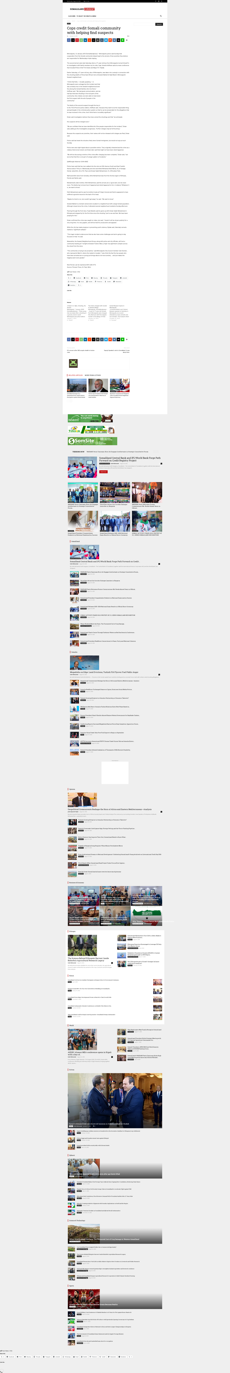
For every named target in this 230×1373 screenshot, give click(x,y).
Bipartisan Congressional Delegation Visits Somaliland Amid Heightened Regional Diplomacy (119, 395)
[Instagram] (158, 1)
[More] (127, 40)
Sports (78, 1336)
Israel (69, 391)
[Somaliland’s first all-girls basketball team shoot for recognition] (71, 1343)
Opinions (83, 682)
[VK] (114, 40)
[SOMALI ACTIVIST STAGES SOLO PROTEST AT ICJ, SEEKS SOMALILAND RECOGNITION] (147, 521)
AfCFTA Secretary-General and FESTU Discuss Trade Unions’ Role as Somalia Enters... (107, 741)
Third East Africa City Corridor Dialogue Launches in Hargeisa (109, 452)
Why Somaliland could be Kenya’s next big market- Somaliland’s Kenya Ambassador (91, 1014)
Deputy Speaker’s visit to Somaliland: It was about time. (117, 351)
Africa (102, 903)
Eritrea (71, 1126)
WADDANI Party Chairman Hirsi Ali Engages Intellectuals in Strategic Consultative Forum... (83, 506)
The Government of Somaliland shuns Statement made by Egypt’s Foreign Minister (100, 1334)
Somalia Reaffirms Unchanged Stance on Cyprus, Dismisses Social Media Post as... (106, 689)
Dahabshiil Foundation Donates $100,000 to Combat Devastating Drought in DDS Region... (144, 954)
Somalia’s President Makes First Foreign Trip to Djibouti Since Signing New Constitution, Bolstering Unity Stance (108, 1182)
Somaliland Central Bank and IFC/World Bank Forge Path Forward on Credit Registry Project (130, 459)
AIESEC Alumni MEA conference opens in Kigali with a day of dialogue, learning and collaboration (115, 899)
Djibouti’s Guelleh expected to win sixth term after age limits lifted (94, 1174)
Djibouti (72, 1176)
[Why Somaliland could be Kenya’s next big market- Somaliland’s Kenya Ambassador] (157, 1017)
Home (68, 21)
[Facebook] (155, 1)
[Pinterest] (77, 40)
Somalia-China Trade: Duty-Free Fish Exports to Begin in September (102, 733)
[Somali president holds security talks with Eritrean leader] (71, 1147)
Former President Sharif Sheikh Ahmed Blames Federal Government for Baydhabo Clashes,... (110, 715)
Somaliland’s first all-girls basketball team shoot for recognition (95, 1341)
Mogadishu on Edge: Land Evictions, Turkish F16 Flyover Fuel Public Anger (104, 672)
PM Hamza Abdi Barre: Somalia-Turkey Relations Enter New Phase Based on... (105, 707)
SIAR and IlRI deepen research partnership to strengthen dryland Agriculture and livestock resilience (105, 1269)
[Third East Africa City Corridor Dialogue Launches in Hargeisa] (115, 492)
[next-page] (71, 401)
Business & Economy (104, 463)
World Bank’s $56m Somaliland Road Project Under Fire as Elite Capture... (101, 863)
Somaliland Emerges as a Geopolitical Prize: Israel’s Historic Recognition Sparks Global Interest (76, 395)
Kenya (69, 982)
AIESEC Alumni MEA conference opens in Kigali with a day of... (89, 1053)
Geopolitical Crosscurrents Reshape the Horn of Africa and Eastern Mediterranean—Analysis (109, 681)
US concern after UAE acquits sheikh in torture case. (80, 351)
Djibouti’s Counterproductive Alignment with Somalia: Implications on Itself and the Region (102, 1203)
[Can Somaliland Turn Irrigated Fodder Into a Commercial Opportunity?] (71, 1249)
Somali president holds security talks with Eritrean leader (93, 1145)
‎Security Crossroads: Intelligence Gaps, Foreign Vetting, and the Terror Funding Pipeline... (106, 828)
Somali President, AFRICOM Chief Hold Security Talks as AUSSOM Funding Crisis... (143, 1048)
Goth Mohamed (115, 463)
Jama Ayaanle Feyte (73, 811)
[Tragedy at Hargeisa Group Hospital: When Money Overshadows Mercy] (72, 848)
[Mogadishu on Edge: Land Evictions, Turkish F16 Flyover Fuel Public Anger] (115, 662)
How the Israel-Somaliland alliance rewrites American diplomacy (99, 872)
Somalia (72, 669)
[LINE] (122, 40)
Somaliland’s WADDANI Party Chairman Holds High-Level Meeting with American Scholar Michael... (145, 1056)
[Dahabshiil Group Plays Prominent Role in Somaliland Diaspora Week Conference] (115, 916)
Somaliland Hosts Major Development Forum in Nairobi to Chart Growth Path (89, 997)
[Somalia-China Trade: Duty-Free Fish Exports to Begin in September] (74, 735)
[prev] (154, 452)
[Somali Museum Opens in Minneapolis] (120, 313)
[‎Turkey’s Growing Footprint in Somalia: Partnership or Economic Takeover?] (74, 700)
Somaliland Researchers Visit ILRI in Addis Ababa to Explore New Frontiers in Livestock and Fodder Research (108, 1261)
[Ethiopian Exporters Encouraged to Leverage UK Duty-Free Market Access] (121, 946)
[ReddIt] (89, 40)
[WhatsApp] (81, 40)
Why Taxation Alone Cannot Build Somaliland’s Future (153, 921)
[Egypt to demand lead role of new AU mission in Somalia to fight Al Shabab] (115, 1100)
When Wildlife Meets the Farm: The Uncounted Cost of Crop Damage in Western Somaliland (104, 1239)
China (82, 734)
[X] (161, 1)
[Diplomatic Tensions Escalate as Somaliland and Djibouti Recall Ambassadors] (71, 1212)
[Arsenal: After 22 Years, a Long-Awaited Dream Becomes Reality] (115, 1299)
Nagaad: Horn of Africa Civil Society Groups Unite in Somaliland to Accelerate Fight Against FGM (104, 1189)
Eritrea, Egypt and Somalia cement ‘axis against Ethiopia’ (93, 1138)
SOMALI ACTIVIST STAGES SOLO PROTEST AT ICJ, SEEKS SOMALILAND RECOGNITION (147, 534)
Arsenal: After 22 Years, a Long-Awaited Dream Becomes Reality (93, 1304)
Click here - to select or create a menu (82, 16)
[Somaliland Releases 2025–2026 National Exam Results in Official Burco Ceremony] (115, 521)
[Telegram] (106, 40)
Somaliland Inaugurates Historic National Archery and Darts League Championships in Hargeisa (104, 1327)
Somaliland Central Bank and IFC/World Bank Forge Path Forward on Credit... (105, 561)
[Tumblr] (102, 40)
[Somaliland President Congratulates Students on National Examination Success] (83, 521)
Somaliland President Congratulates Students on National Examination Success (82, 534)
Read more (103, 471)
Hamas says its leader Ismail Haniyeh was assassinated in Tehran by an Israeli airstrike (98, 395)
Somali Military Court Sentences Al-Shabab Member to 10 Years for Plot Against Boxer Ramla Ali (104, 1312)
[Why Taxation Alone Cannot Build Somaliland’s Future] (146, 916)
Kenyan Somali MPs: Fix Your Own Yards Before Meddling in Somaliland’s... (89, 988)
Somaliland (113, 391)
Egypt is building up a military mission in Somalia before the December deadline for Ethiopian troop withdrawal (108, 1131)
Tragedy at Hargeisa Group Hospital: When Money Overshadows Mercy (100, 846)
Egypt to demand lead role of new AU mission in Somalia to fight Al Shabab (99, 1124)
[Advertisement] (130, 9)
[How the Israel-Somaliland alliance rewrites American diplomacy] (72, 874)
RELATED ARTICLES (75, 375)
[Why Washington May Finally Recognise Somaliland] (121, 1032)
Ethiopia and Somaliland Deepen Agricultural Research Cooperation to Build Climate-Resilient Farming (106, 1276)
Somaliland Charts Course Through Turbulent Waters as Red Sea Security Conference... (107, 632)
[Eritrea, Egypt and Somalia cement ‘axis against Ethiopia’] (71, 1140)
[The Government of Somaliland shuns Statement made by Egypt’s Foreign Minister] (71, 1335)
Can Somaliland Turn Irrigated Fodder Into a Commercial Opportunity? (96, 1247)
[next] (157, 452)
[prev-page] (68, 401)
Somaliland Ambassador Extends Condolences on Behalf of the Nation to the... (90, 1006)
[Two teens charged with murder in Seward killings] (98, 313)
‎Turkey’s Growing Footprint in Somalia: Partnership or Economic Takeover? (104, 698)
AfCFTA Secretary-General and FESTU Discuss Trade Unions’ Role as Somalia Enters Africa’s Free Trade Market (146, 898)
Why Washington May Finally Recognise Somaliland (144, 1030)
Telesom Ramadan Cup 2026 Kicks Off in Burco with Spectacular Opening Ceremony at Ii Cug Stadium (105, 1319)
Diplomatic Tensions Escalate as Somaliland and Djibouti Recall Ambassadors (98, 1210)
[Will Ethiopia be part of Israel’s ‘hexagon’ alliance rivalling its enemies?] (121, 964)
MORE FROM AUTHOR (93, 375)
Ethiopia (70, 955)
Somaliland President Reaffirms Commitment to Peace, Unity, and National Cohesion (108, 641)
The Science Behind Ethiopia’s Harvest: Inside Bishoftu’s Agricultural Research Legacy (88, 959)
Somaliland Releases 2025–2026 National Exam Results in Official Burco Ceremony (114, 534)
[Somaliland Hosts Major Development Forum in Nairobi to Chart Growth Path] (157, 999)
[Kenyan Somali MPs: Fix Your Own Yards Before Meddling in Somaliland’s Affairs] (157, 991)
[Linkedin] (85, 40)
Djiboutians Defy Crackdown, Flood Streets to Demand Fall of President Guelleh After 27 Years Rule (105, 1196)
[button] (161, 16)
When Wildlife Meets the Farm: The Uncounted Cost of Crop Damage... (102, 624)
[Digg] (118, 40)
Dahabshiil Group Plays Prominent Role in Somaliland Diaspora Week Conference (114, 919)
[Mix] (110, 40)
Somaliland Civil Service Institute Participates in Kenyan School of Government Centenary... (93, 980)
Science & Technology (86, 626)
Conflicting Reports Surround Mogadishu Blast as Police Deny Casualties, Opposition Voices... (109, 724)
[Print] (98, 40)
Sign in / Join (86, 1)
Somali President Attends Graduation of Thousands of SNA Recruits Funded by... (105, 750)
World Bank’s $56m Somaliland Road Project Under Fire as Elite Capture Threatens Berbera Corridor (83, 919)
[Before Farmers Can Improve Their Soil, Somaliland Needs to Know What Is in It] (72, 839)
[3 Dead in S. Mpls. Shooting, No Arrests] (77, 313)
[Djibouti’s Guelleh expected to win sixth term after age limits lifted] (115, 1169)
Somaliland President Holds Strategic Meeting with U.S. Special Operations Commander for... (144, 1039)
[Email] (93, 40)
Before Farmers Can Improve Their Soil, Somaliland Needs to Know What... (102, 837)
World (73, 21)
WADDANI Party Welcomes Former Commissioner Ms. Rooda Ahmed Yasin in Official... (146, 506)
